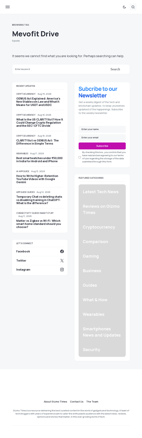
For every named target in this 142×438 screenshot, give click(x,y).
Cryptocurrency (26, 93)
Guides (30, 192)
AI (17, 171)
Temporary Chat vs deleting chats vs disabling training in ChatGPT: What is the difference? (39, 200)
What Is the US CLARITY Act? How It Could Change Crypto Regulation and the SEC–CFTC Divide (39, 123)
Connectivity (23, 213)
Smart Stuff (47, 213)
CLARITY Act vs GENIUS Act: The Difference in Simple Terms (37, 141)
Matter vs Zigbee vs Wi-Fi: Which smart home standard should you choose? (38, 224)
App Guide (24, 171)
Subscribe (102, 146)
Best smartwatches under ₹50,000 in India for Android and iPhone (39, 159)
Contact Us (76, 401)
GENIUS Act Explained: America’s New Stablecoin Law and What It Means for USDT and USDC (38, 102)
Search (115, 69)
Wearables (22, 153)
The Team (92, 401)
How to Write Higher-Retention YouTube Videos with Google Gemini (37, 179)
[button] (7, 7)
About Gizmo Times (55, 401)
